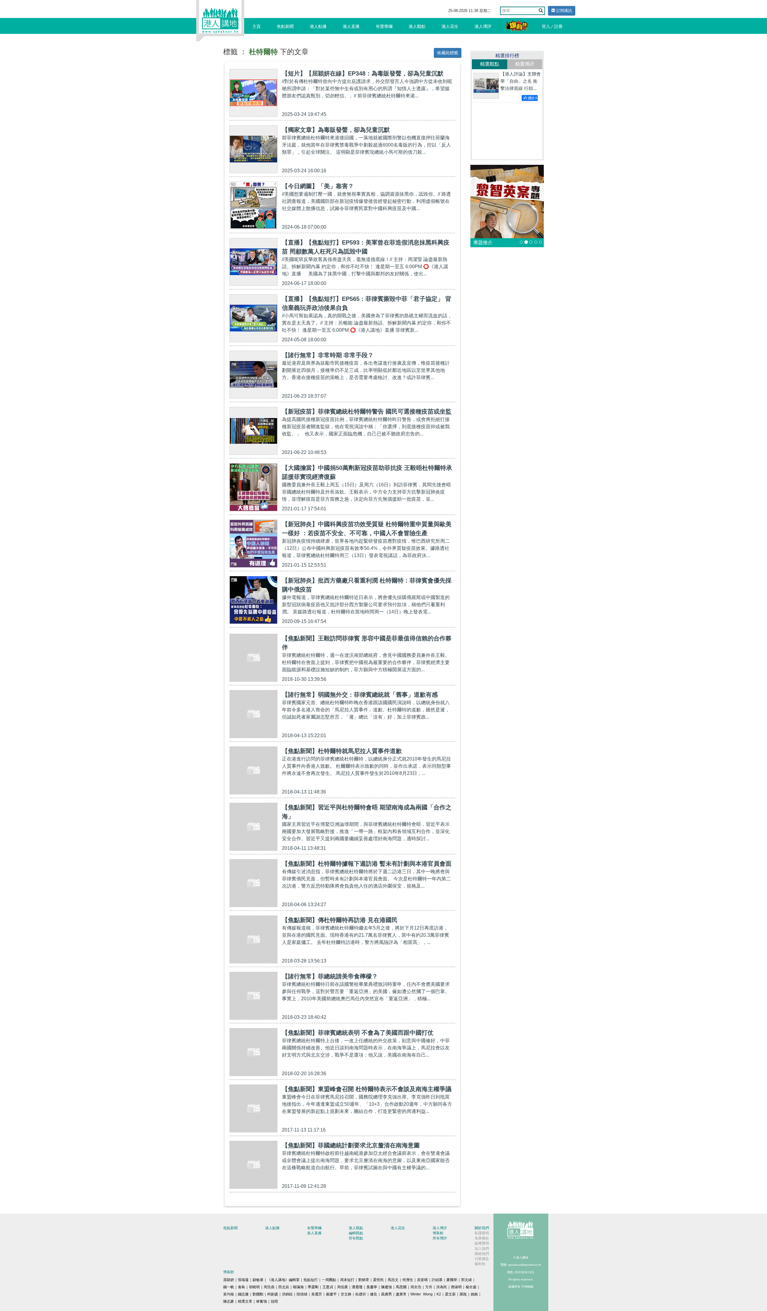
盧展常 (401, 1294)
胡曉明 (254, 1287)
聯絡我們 (482, 1254)
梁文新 (450, 1294)
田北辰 (283, 1287)
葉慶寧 (371, 1287)
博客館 (438, 1233)
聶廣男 (386, 1294)
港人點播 (318, 26)
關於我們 (482, 1228)
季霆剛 (313, 1287)
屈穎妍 (228, 1280)
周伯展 (342, 1287)
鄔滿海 (298, 1287)
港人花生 (450, 26)
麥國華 (451, 1280)
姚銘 (474, 1294)
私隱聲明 (482, 1233)
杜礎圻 (360, 1294)
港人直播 (351, 26)
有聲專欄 (384, 26)
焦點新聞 (285, 26)
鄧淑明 (456, 1287)
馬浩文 (393, 1280)
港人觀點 (417, 26)
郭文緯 (466, 1280)
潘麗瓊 (357, 1287)
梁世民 (378, 1280)
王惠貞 (327, 1287)
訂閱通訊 (563, 10)
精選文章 (245, 1301)
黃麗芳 (316, 1294)
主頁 (256, 26)
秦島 (241, 1287)
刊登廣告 (482, 1259)
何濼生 (407, 1280)
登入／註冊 (552, 26)
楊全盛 (471, 1287)
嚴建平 (331, 1294)
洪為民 (441, 1287)
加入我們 (482, 1249)
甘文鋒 (346, 1294)
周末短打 (347, 1280)
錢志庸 (243, 1294)
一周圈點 (329, 1280)
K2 (439, 1294)
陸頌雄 (302, 1294)
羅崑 (463, 1294)
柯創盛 (272, 1294)
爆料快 (480, 1264)
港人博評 (483, 26)
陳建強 (386, 1287)
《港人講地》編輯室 (283, 1280)
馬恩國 (401, 1287)
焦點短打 (311, 1280)
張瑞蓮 (243, 1280)
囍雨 (274, 1301)
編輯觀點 (356, 1233)
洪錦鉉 (287, 1294)
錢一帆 (228, 1287)
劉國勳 (258, 1294)
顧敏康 (258, 1280)
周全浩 (415, 1287)
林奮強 (261, 1301)
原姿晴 (422, 1280)
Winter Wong (421, 1294)
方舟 (428, 1287)
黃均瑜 (228, 1294)
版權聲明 (482, 1243)
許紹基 (437, 1280)
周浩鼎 (269, 1287)
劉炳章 (363, 1280)
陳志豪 (228, 1301)
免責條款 (482, 1238)
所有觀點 (356, 1238)
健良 (373, 1294)
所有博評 (440, 1238)
